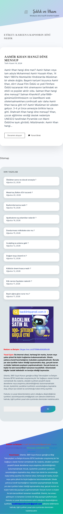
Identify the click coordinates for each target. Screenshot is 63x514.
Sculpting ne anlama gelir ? (17, 243)
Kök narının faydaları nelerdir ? (19, 281)
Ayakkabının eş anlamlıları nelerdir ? (21, 218)
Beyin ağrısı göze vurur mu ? (18, 294)
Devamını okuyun (16, 136)
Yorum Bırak (36, 135)
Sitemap (4, 158)
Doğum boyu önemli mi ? (16, 256)
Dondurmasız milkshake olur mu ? (20, 230)
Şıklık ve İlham (44, 12)
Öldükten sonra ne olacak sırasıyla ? (21, 180)
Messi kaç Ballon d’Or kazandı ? (19, 192)
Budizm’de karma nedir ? (16, 205)
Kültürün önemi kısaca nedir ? (18, 268)
